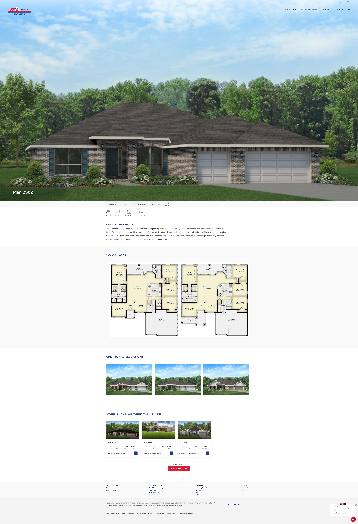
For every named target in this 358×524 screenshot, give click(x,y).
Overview (112, 204)
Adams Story (153, 490)
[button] (289, 10)
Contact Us (244, 488)
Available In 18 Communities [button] (188, 453)
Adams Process (154, 492)
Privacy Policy (160, 513)
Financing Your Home (202, 488)
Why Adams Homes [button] (309, 10)
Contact (244, 486)
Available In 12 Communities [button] (116, 453)
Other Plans (156, 204)
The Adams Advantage (156, 488)
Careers (243, 490)
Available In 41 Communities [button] (152, 453)
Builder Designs (147, 513)
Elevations (141, 204)
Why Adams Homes (156, 486)
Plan (112, 443)
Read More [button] (162, 239)
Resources (200, 486)
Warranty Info (200, 490)
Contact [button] (341, 10)
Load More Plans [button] (179, 468)
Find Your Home (112, 486)
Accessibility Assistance (187, 513)
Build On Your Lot (111, 490)
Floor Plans (126, 204)
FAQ (197, 492)
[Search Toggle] (349, 10)
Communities (110, 488)
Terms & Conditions (172, 513)
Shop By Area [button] (290, 10)
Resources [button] (327, 10)
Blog (197, 494)
